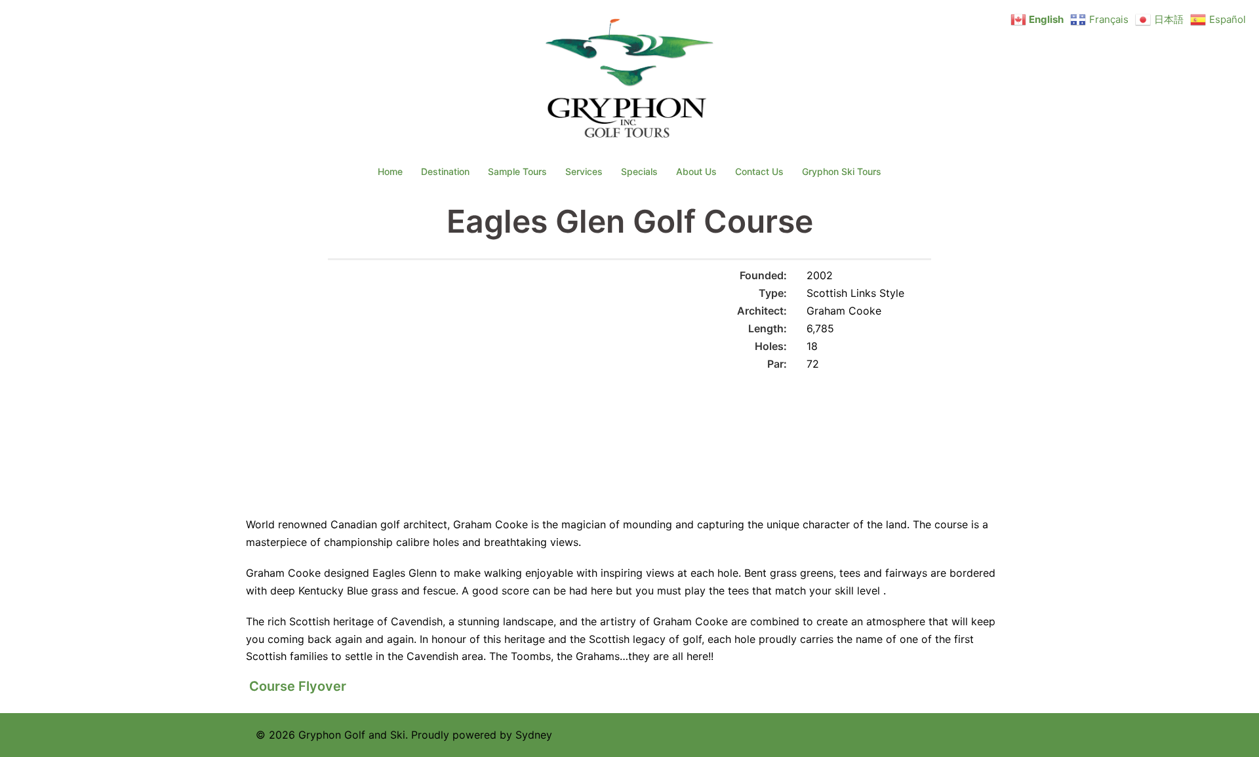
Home (390, 171)
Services (584, 171)
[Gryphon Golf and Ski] (630, 82)
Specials (639, 171)
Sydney (533, 734)
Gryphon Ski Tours (841, 171)
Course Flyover (297, 686)
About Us (696, 171)
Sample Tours (517, 171)
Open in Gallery (603, 283)
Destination (445, 171)
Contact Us (759, 171)
